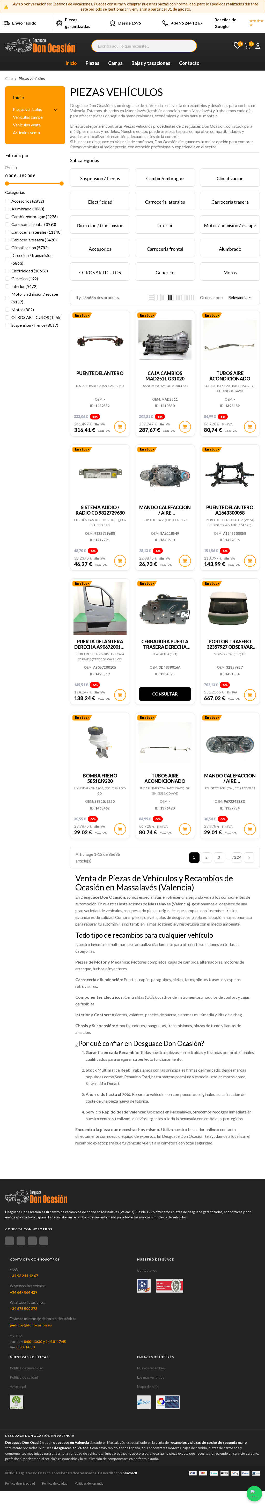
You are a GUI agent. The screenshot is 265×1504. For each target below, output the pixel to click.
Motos (22, 309)
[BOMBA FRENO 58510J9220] (100, 741)
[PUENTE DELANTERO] (100, 338)
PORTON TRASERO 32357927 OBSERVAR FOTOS (230, 647)
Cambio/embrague (34, 216)
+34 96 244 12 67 (186, 22)
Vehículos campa (28, 116)
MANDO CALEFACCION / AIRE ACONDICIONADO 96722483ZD (230, 784)
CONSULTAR (165, 693)
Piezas (92, 63)
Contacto (189, 63)
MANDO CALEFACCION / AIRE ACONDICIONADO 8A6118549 (165, 515)
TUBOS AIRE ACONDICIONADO (229, 375)
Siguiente (249, 857)
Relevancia (237, 297)
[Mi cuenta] (257, 46)
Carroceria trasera (34, 239)
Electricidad (29, 270)
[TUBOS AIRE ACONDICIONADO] (230, 338)
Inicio (18, 97)
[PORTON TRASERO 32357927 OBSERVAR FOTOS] (230, 607)
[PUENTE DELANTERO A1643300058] (230, 473)
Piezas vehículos (27, 109)
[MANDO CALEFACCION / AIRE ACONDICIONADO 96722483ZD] (230, 741)
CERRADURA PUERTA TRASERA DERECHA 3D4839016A (164, 647)
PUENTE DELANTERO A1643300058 (229, 510)
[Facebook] (9, 1240)
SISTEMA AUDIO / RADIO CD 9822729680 (100, 510)
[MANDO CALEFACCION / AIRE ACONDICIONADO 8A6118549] (165, 473)
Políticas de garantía (89, 1483)
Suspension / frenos (34, 325)
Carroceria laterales (36, 232)
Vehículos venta (27, 124)
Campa (115, 63)
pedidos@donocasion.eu (31, 1325)
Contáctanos (147, 1270)
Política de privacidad (26, 1368)
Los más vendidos (150, 1377)
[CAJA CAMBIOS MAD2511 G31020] (165, 338)
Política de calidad (24, 1377)
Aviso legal (18, 1387)
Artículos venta (26, 132)
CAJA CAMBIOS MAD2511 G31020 (164, 375)
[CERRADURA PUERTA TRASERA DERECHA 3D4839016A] (165, 607)
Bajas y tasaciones (150, 63)
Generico (24, 278)
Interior (24, 286)
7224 (237, 857)
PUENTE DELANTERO (99, 373)
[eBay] (21, 1240)
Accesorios (27, 201)
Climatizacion (30, 247)
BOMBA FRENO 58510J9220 (100, 778)
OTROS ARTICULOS (36, 317)
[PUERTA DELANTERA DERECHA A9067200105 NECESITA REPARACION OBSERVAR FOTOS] (100, 607)
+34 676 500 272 (23, 1309)
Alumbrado (27, 208)
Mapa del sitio (148, 1387)
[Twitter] (32, 1240)
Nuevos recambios (151, 1368)
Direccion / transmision (32, 259)
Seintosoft (130, 1473)
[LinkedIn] (43, 1240)
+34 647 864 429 (23, 1292)
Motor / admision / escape (34, 298)
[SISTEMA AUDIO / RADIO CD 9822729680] (100, 473)
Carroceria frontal (33, 224)
